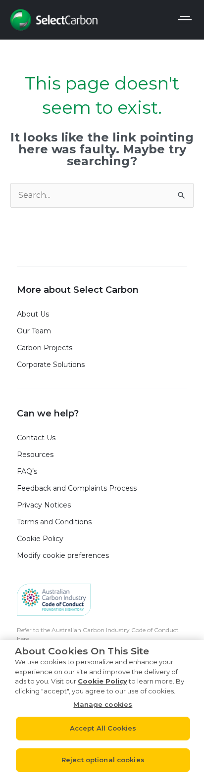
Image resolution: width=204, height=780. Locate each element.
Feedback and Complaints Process (79, 488)
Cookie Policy (40, 538)
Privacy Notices (44, 505)
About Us (33, 314)
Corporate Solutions (51, 364)
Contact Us (36, 437)
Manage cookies (102, 704)
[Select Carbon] (54, 20)
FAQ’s (27, 471)
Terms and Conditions (54, 521)
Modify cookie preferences (63, 555)
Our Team (34, 330)
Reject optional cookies (103, 760)
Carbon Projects (44, 347)
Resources (35, 454)
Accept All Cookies (103, 728)
